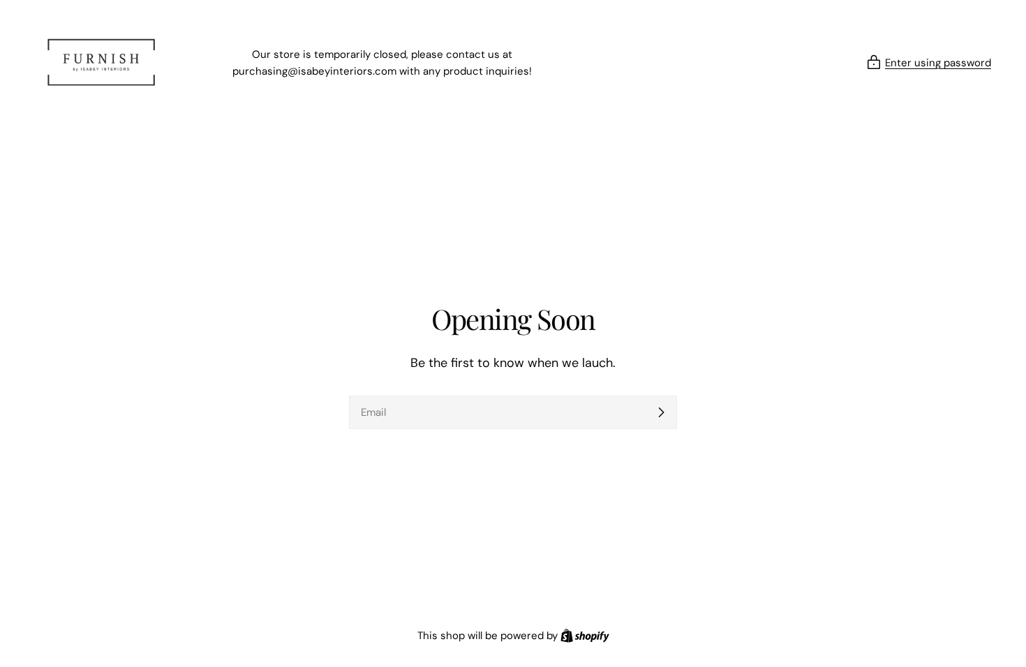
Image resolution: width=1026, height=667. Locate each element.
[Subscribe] (661, 412)
